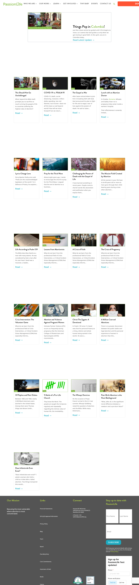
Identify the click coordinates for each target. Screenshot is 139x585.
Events (94, 4)
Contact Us (105, 4)
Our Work (44, 4)
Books (42, 577)
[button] (114, 4)
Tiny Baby (84, 4)
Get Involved (69, 4)
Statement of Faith (45, 569)
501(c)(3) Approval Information (49, 516)
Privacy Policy (44, 524)
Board (41, 546)
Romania (112, 99)
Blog (41, 531)
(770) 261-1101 (77, 515)
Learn (56, 4)
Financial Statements (46, 509)
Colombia (97, 26)
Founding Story (44, 554)
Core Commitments (45, 561)
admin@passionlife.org (79, 517)
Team (41, 539)
